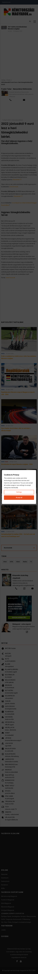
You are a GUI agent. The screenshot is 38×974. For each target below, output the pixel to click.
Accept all (19, 497)
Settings (19, 492)
